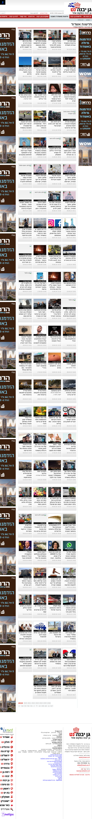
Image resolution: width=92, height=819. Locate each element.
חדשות (59, 745)
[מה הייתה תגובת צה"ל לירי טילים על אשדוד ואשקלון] (55, 138)
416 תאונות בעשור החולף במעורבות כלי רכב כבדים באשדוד (27, 583)
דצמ (51, 706)
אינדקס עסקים (32, 750)
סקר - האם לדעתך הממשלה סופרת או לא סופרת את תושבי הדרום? (55, 448)
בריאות (60, 732)
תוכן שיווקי (48, 743)
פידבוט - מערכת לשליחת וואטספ (79, 775)
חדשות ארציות (57, 748)
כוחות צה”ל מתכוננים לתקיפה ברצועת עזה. (40, 393)
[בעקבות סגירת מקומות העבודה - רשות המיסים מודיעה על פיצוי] (69, 113)
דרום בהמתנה (56, 391)
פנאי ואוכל (47, 752)
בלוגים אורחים (46, 738)
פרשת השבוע (56, 753)
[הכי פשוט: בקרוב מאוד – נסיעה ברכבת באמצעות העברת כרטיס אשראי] (30, 192)
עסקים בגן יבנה (42, 16)
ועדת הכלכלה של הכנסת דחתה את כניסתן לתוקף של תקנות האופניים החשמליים (40, 690)
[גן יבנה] (78, 14)
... (75, 47)
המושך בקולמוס (57, 735)
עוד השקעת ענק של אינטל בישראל (55, 635)
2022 (33, 703)
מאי (31, 706)
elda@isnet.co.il (83, 765)
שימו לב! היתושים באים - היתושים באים (54, 366)
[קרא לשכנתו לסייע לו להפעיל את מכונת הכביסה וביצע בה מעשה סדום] (40, 515)
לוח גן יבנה (13, 16)
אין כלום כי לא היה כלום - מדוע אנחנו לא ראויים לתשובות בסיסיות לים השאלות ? (25, 287)
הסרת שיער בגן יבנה (56, 765)
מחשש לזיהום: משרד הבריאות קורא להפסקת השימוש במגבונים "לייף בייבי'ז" (25, 153)
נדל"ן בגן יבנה (58, 763)
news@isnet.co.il (84, 757)
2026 (48, 703)
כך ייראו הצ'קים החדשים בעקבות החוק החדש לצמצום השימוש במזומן (26, 664)
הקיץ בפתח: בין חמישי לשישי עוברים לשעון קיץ (69, 419)
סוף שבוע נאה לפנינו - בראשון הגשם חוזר (70, 688)
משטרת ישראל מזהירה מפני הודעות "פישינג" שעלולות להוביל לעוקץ (26, 179)
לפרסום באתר (34, 13)
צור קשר (23, 16)
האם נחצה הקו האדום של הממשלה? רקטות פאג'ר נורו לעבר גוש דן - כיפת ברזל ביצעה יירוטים (54, 477)
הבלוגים (59, 737)
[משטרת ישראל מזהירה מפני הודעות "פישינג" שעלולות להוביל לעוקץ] (25, 165)
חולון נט (59, 777)
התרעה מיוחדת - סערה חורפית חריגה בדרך (70, 393)
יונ (34, 706)
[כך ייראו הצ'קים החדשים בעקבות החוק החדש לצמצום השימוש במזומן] (30, 649)
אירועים (31, 16)
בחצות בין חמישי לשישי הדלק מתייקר (26, 608)
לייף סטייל (58, 731)
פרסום (60, 779)
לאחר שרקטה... (27, 99)
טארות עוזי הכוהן (57, 738)
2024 (41, 703)
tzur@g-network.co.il (83, 771)
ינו (19, 706)
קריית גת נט (58, 776)
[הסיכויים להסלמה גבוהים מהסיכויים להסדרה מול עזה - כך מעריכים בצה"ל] (30, 246)
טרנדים (54, 732)
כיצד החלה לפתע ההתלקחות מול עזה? (69, 339)
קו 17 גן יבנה (58, 760)
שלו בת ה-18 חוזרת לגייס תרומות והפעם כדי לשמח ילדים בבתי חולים (26, 45)
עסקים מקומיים (57, 743)
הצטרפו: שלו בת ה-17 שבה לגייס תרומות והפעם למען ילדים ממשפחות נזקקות (54, 206)
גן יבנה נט (87, 16)
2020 (25, 703)
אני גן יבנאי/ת (47, 735)
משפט (88, 20)
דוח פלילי (80, 20)
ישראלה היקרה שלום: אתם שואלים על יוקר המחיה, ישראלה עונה (70, 179)
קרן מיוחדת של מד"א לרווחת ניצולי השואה (55, 339)
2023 (37, 703)
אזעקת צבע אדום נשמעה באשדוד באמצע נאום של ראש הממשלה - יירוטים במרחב (40, 153)
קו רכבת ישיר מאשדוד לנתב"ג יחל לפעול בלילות (69, 70)
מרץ (25, 706)
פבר (22, 706)
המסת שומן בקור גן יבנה (55, 764)
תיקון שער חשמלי (57, 769)
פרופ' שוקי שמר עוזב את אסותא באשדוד (55, 661)
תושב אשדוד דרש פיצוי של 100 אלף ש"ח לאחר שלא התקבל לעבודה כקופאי (40, 583)
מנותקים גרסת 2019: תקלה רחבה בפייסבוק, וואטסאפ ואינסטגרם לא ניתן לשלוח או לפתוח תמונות (55, 235)
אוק (46, 706)
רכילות (60, 752)
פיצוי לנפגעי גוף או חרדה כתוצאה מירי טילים (40, 97)
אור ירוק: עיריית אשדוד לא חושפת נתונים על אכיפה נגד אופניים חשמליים (40, 664)
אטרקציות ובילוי (45, 732)
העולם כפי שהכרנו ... (40, 475)
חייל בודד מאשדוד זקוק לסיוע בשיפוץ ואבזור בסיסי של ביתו (26, 421)
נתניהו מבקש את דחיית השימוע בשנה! (70, 285)
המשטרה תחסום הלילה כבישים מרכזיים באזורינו (70, 258)
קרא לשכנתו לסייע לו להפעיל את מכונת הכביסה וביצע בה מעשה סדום (40, 529)
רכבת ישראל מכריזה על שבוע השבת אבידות (55, 177)
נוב (49, 706)
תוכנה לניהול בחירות (56, 754)
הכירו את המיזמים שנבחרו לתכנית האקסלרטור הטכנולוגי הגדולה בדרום (25, 637)
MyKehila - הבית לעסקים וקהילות (52, 780)
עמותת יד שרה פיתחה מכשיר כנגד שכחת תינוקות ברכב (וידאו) (70, 233)
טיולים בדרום (58, 773)
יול (37, 706)
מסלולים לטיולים (57, 772)
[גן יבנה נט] (78, 739)
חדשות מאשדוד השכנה (59, 16)
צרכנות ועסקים (57, 742)
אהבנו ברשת (42, 750)
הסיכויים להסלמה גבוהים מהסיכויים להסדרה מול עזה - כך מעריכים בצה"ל (25, 260)
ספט (43, 706)
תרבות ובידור (38, 752)
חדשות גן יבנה (75, 16)
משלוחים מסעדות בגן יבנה (54, 761)
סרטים (31, 752)
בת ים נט (59, 768)
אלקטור (60, 757)
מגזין (60, 734)
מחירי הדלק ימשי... (70, 368)
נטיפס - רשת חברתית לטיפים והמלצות (51, 758)
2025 (45, 703)
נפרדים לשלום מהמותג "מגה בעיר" (41, 366)
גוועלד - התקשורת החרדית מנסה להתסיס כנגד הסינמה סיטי (27, 556)
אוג (40, 706)
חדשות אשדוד (78, 27)
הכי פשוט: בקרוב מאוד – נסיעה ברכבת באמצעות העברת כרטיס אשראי (25, 206)
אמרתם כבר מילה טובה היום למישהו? (40, 635)
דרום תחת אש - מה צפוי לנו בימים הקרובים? (54, 124)
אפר (28, 706)
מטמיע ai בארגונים (46, 749)
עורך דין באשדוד (57, 771)
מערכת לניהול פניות (56, 767)
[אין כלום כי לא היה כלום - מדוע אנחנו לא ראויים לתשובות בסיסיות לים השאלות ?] (28, 273)
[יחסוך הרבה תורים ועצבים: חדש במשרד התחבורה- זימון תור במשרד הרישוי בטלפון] (40, 192)
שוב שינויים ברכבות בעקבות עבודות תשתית (70, 43)
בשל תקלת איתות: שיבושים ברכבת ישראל (55, 608)
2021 (29, 703)
